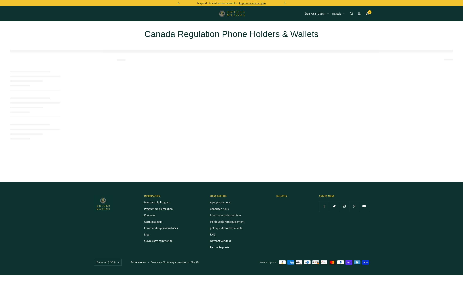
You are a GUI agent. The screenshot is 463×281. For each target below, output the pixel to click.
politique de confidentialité (226, 228)
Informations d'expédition (225, 215)
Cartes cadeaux (153, 221)
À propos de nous (220, 202)
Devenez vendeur (220, 240)
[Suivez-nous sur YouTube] (364, 206)
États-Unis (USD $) (315, 13)
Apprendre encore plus (252, 3)
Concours (149, 215)
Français (336, 13)
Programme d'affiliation (158, 208)
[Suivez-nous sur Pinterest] (354, 206)
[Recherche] (351, 13)
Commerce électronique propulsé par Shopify (175, 262)
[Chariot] (367, 13)
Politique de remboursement (227, 221)
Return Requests (219, 247)
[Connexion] (359, 13)
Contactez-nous (219, 208)
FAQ (212, 234)
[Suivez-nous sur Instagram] (344, 206)
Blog (146, 234)
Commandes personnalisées (161, 228)
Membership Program (157, 202)
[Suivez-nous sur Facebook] (324, 206)
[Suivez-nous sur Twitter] (334, 206)
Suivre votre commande (158, 240)
